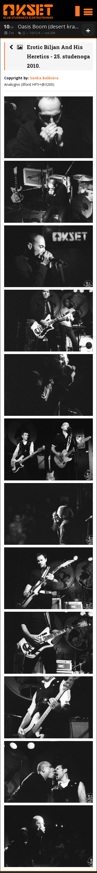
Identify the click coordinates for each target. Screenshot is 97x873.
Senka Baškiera (44, 77)
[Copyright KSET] (48, 127)
